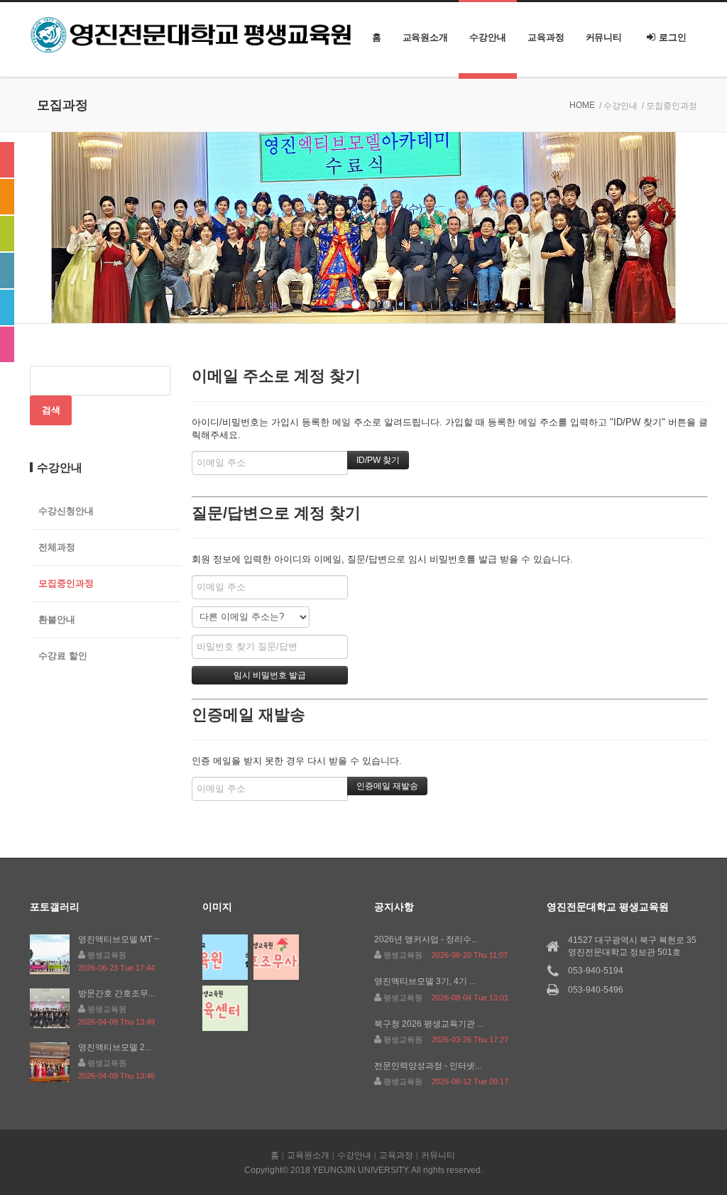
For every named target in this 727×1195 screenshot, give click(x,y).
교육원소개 (426, 37)
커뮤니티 (604, 37)
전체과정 (56, 547)
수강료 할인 (62, 655)
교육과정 (546, 37)
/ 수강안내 (618, 106)
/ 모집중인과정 (669, 106)
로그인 (673, 37)
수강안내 (487, 37)
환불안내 (56, 619)
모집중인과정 (66, 583)
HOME (582, 105)
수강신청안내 (66, 511)
